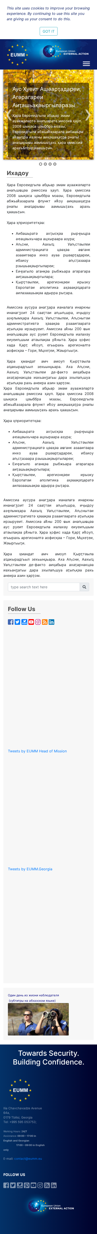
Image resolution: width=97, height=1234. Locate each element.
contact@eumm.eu (28, 1158)
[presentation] (9, 113)
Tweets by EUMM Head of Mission (37, 751)
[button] (40, 164)
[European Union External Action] (49, 1205)
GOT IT (49, 31)
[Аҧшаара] (84, 587)
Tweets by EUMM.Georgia (30, 869)
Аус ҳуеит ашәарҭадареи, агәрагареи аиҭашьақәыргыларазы (46, 97)
